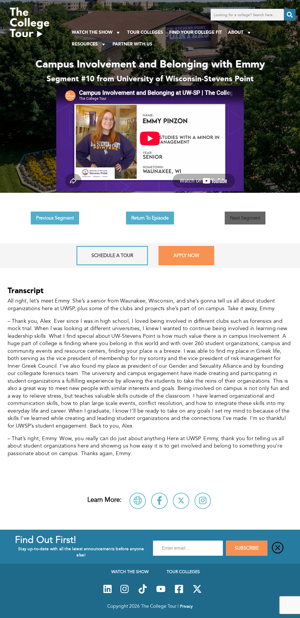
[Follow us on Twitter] (197, 592)
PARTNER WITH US (132, 44)
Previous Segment (55, 218)
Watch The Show (92, 32)
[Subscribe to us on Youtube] (161, 592)
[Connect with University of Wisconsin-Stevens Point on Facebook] (159, 501)
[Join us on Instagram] (124, 592)
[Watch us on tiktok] (143, 592)
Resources (85, 44)
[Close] (277, 548)
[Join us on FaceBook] (179, 592)
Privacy (186, 606)
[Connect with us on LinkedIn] (107, 592)
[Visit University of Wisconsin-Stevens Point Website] (137, 501)
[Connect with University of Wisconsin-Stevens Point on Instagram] (203, 501)
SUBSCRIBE (247, 548)
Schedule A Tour (112, 256)
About (235, 32)
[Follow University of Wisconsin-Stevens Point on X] (181, 501)
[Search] (290, 15)
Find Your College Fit (195, 32)
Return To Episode (150, 218)
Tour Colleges (145, 32)
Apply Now (186, 256)
